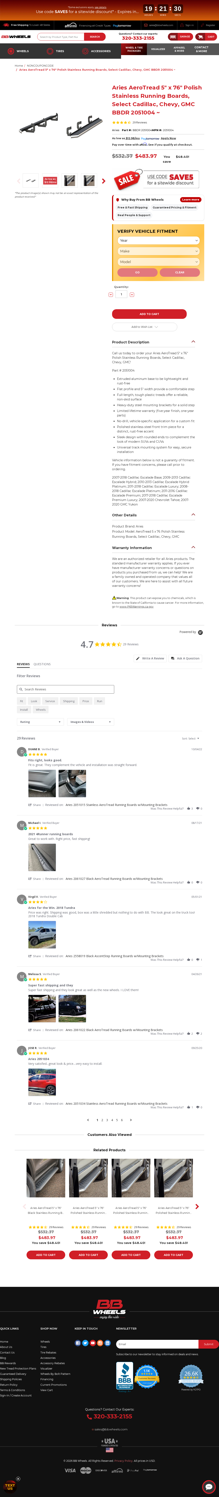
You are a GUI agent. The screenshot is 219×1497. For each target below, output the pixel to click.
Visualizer (46, 1368)
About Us (6, 1347)
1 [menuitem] (97, 1120)
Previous (17, 181)
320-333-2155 (138, 38)
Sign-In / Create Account (16, 1395)
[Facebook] (78, 1343)
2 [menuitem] (102, 1120)
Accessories (101, 51)
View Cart (46, 1390)
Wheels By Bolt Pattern (55, 1373)
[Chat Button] (209, 1487)
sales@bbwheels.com (161, 25)
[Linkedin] (107, 1343)
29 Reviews (140, 122)
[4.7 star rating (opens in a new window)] (147, 1374)
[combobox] (40, 722)
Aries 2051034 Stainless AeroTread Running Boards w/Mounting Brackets (116, 1104)
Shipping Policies (11, 1379)
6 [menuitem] (122, 1120)
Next (102, 181)
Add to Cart (46, 1255)
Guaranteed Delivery (13, 1373)
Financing (46, 1379)
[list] (115, 785)
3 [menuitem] (107, 1120)
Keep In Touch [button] (86, 1328)
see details (100, 7)
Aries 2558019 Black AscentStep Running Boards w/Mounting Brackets (115, 956)
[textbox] (201, 740)
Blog (3, 1357)
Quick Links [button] (9, 1328)
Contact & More (201, 49)
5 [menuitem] (117, 1120)
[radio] (21, 701)
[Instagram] (100, 1343)
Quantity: (121, 287)
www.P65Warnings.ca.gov (137, 606)
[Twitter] (85, 1343)
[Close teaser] (18, 1479)
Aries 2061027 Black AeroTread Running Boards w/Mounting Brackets (114, 879)
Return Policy (9, 1384)
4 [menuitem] (112, 1120)
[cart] (200, 37)
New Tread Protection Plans (18, 1368)
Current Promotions (53, 1384)
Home (4, 1341)
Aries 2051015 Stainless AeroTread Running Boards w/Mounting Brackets (116, 805)
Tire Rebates (48, 1352)
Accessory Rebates (52, 1363)
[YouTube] (93, 1343)
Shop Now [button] (48, 1328)
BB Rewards (8, 1363)
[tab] (150, 658)
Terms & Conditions (12, 1390)
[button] (180, 37)
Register (210, 25)
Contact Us (7, 1352)
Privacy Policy (123, 1460)
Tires (60, 51)
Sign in (189, 25)
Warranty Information (132, 548)
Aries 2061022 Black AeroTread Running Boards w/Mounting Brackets (114, 1030)
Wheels (23, 51)
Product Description (130, 342)
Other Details (124, 515)
